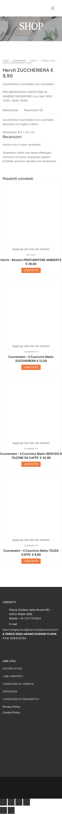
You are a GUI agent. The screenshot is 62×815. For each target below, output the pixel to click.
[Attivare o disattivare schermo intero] (18, 802)
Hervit (34, 61)
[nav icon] (52, 8)
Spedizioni (10, 691)
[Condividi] (11, 802)
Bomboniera (19, 61)
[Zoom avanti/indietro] (26, 802)
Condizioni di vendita (18, 684)
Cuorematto (31, 352)
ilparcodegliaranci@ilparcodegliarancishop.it (30, 629)
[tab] (10, 110)
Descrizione (10, 110)
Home (6, 61)
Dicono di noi (12, 668)
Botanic (31, 255)
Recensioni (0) (33, 110)
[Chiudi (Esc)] (3, 802)
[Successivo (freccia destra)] (11, 810)
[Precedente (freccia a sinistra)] (3, 810)
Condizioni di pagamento (21, 699)
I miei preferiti (13, 676)
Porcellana (48, 61)
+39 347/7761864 (29, 618)
